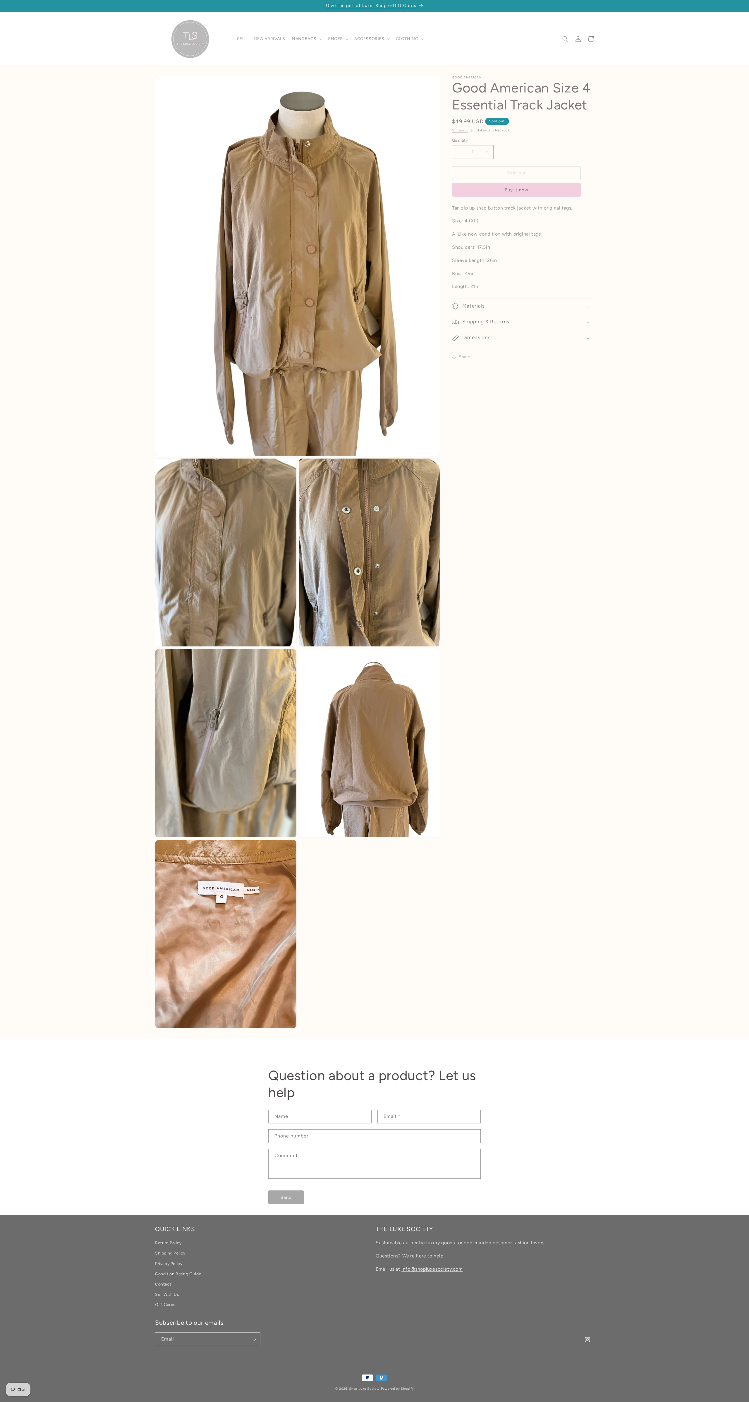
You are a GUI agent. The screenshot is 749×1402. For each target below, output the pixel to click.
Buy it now (516, 190)
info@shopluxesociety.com (432, 1269)
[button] (306, 39)
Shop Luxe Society (364, 1389)
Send (286, 1197)
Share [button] (464, 356)
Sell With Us (167, 1294)
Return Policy (168, 1242)
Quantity (460, 140)
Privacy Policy (168, 1263)
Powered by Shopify (397, 1389)
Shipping (460, 130)
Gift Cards (165, 1304)
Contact (163, 1284)
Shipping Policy (170, 1253)
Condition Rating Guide (178, 1273)
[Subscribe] (253, 1339)
